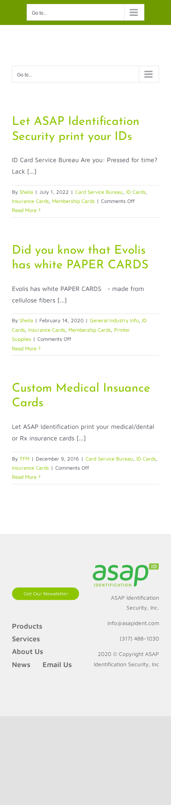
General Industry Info (114, 320)
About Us (27, 651)
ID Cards (136, 192)
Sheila (26, 192)
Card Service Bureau (99, 192)
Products (27, 626)
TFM (24, 458)
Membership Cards (73, 201)
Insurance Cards (30, 201)
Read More (24, 210)
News (21, 664)
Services (26, 639)
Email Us (57, 664)
